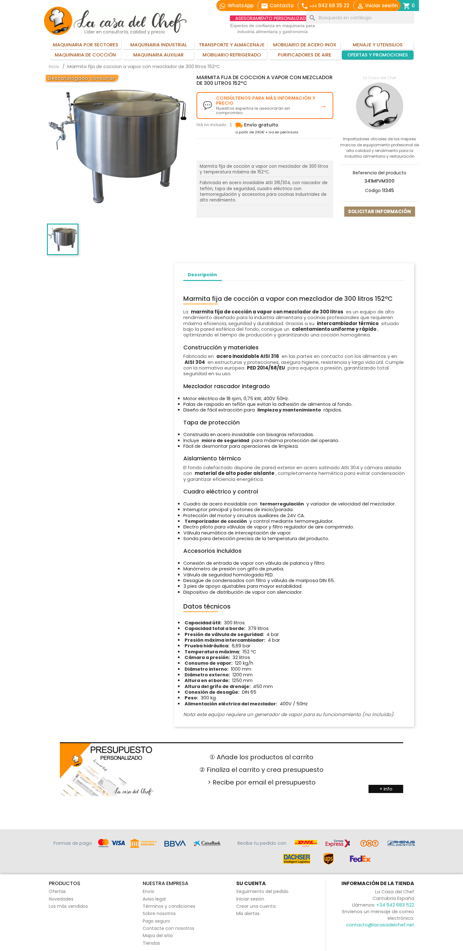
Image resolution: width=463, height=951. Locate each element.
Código (373, 190)
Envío (148, 891)
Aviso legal (154, 899)
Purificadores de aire (304, 55)
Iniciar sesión (250, 899)
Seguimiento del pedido (262, 891)
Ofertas (57, 891)
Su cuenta (251, 883)
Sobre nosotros (159, 913)
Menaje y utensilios (378, 45)
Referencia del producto (379, 173)
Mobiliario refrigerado (232, 55)
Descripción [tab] (202, 274)
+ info (386, 789)
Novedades (61, 899)
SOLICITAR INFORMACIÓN (379, 211)
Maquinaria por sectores (85, 45)
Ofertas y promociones (377, 55)
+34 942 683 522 (395, 905)
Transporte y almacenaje (232, 45)
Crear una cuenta (256, 906)
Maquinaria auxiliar (158, 55)
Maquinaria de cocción (85, 55)
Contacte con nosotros (168, 928)
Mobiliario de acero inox (304, 45)
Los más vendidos (68, 906)
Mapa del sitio (158, 935)
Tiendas (151, 943)
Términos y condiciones (169, 906)
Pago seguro (156, 921)
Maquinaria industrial (158, 45)
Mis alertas (248, 913)
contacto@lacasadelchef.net (380, 925)
